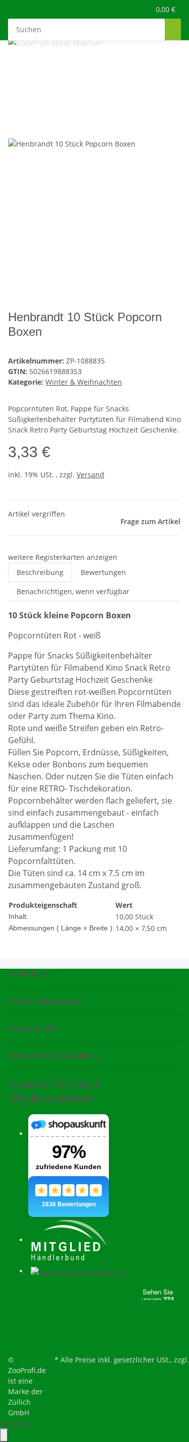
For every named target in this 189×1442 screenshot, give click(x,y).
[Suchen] (173, 29)
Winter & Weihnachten (83, 382)
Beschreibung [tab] (40, 572)
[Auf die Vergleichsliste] (16, 126)
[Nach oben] (4, 1435)
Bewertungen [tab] (103, 572)
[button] (131, 9)
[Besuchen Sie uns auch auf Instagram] (16, 1317)
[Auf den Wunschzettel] (34, 126)
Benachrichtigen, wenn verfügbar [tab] (73, 591)
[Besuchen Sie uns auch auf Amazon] (16, 1329)
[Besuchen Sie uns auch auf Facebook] (16, 1294)
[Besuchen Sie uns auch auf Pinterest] (16, 1305)
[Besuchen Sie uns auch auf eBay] (16, 1340)
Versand (90, 474)
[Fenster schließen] (16, 105)
